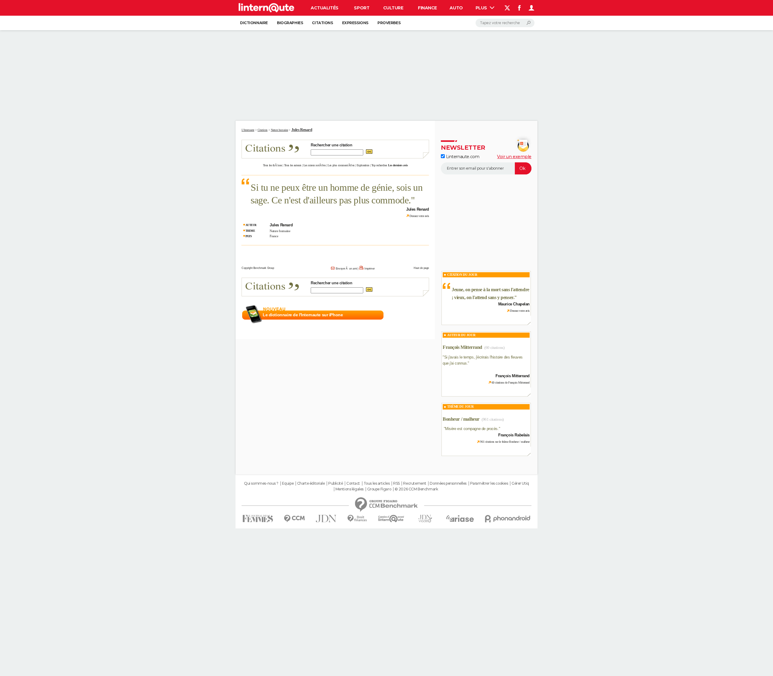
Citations (322, 23)
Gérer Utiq (520, 483)
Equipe (287, 483)
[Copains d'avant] (391, 518)
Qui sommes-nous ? (261, 483)
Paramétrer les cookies (489, 483)
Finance (427, 8)
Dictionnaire (254, 23)
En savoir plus (416, 315)
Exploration (363, 165)
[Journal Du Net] (326, 518)
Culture (393, 8)
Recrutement (414, 483)
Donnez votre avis (419, 216)
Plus (482, 8)
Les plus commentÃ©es (341, 165)
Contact (353, 483)
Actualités (324, 8)
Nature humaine (280, 231)
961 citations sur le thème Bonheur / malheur (505, 441)
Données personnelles (448, 483)
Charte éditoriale (311, 483)
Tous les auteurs (292, 165)
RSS (396, 483)
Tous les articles (377, 483)
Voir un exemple (514, 156)
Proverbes (388, 23)
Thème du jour (460, 406)
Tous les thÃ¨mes (272, 165)
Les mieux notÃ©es (314, 165)
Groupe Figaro (379, 489)
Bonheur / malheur (461, 419)
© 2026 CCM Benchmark (416, 489)
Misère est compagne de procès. (472, 428)
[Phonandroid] (507, 518)
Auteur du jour (461, 335)
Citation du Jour (462, 274)
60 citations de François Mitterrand (511, 382)
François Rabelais (514, 435)
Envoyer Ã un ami (346, 268)
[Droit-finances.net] (357, 518)
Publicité (335, 483)
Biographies (290, 23)
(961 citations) (493, 419)
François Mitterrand (462, 347)
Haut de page (421, 267)
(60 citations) (494, 347)
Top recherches (379, 165)
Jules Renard (301, 129)
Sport (361, 8)
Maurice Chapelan (514, 304)
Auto (456, 8)
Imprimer (369, 268)
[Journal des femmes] (258, 518)
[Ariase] (460, 518)
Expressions (355, 23)
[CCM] (294, 518)
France (274, 236)
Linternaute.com (462, 156)
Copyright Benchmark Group (258, 267)
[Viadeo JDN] (425, 518)
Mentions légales (349, 489)
